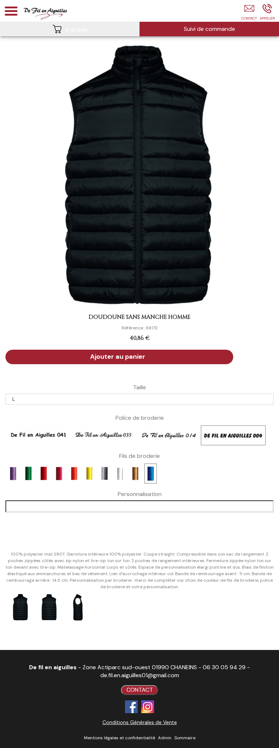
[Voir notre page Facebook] (131, 706)
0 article (76, 29)
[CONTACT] (249, 13)
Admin (164, 738)
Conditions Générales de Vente (139, 722)
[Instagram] (147, 706)
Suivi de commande (209, 29)
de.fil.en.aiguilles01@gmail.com (139, 675)
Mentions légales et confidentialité (119, 738)
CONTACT (139, 690)
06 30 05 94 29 (224, 667)
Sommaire (184, 738)
